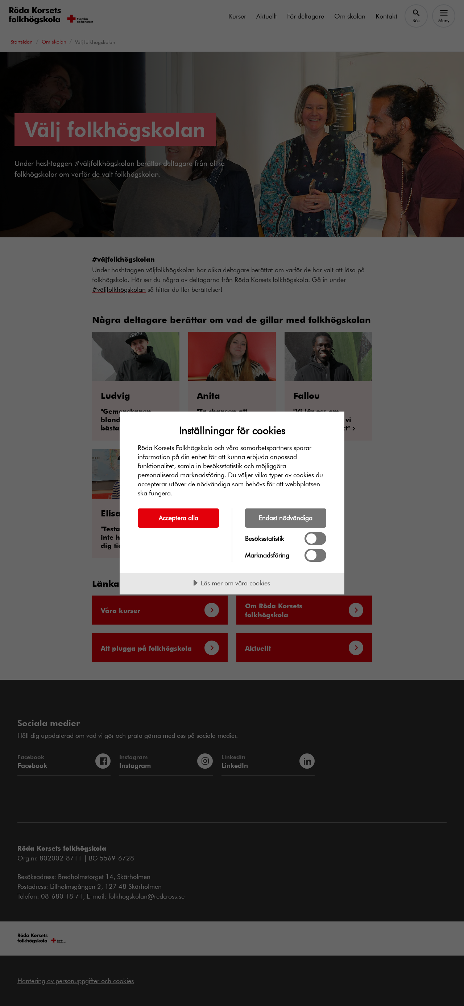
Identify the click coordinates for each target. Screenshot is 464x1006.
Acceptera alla (178, 517)
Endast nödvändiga (285, 517)
